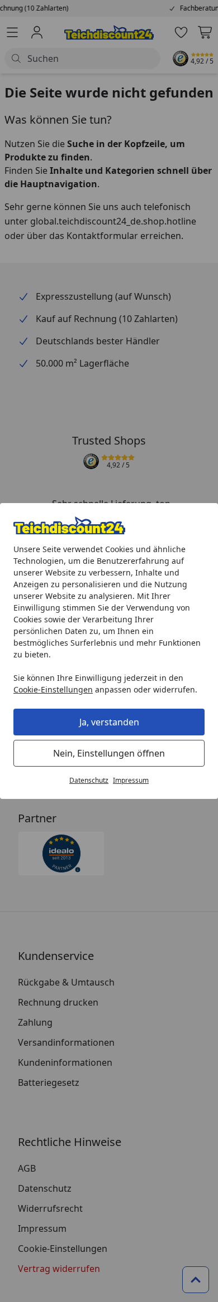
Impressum (131, 780)
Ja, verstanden (109, 722)
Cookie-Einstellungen (53, 689)
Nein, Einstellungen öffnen (109, 753)
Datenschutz (88, 780)
